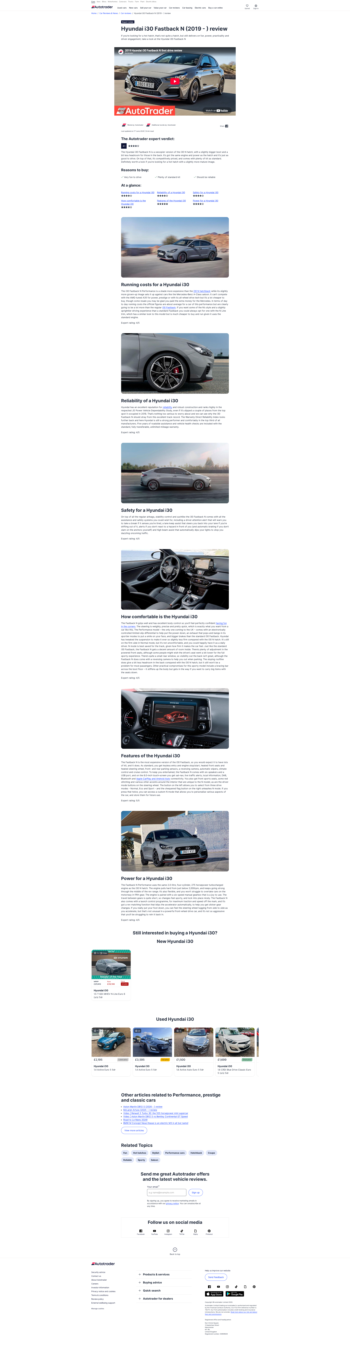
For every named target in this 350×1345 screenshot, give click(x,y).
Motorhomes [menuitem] (112, 2)
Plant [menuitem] (142, 2)
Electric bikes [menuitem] (151, 2)
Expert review (127, 22)
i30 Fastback (169, 307)
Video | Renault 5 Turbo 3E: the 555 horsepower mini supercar (155, 1113)
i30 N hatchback (202, 291)
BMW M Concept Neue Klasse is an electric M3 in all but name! (155, 1123)
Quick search (152, 1290)
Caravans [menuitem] (122, 2)
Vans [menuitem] (98, 2)
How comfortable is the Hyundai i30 (133, 202)
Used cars (122, 8)
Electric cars (200, 8)
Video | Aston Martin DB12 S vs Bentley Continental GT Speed (155, 1116)
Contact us (96, 1276)
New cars (133, 8)
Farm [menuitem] (137, 2)
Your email (152, 1186)
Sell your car (145, 8)
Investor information (100, 1287)
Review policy (97, 1299)
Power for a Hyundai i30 (205, 200)
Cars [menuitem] (93, 2)
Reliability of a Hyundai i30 (171, 192)
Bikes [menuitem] (104, 2)
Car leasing (187, 8)
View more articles (134, 1130)
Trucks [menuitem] (130, 2)
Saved (247, 8)
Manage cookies (97, 1309)
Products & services (156, 1274)
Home (94, 13)
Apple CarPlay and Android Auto (153, 778)
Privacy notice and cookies (103, 1291)
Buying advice (152, 1282)
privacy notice (172, 1203)
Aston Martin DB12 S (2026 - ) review (142, 1106)
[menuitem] (122, 8)
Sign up (196, 1192)
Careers (94, 1283)
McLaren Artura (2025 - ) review (140, 1110)
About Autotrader (99, 1280)
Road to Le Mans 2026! (135, 1119)
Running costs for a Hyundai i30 (137, 192)
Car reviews (174, 8)
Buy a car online (215, 8)
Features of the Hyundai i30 (171, 200)
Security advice (98, 1272)
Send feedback (216, 1277)
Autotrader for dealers (158, 1298)
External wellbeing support (103, 1303)
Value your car (160, 8)
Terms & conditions (99, 1295)
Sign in (256, 8)
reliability (167, 407)
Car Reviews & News (108, 13)
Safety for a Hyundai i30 (205, 192)
